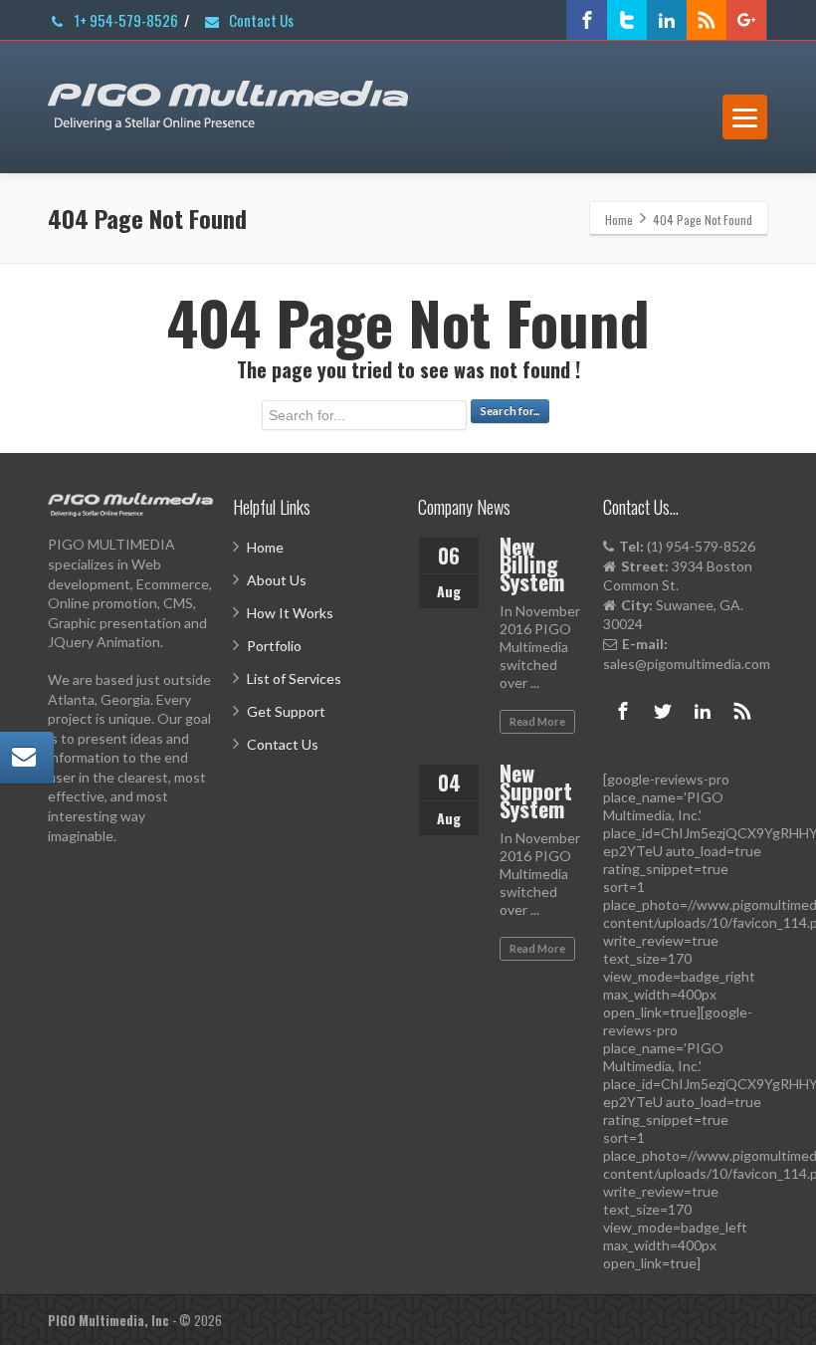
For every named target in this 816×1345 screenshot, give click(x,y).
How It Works (290, 612)
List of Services (294, 678)
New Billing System (532, 563)
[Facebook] (587, 20)
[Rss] (706, 20)
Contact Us (260, 20)
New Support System (536, 790)
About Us (276, 579)
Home (265, 547)
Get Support (286, 711)
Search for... (510, 410)
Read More (537, 721)
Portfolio (274, 645)
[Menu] (744, 117)
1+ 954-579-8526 (124, 20)
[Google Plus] (746, 20)
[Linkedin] (667, 20)
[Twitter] (627, 20)
